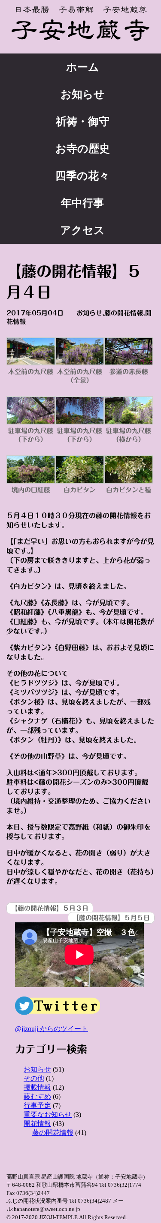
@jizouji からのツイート (51, 1028)
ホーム (82, 67)
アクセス (82, 230)
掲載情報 (37, 1087)
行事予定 (37, 1105)
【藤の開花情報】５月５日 (111, 918)
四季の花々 (82, 176)
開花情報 (37, 1123)
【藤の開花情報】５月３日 (49, 908)
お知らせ (83, 94)
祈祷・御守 (82, 121)
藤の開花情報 (123, 313)
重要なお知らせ (48, 1114)
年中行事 (82, 203)
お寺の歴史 (82, 148)
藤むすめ (37, 1096)
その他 (34, 1078)
